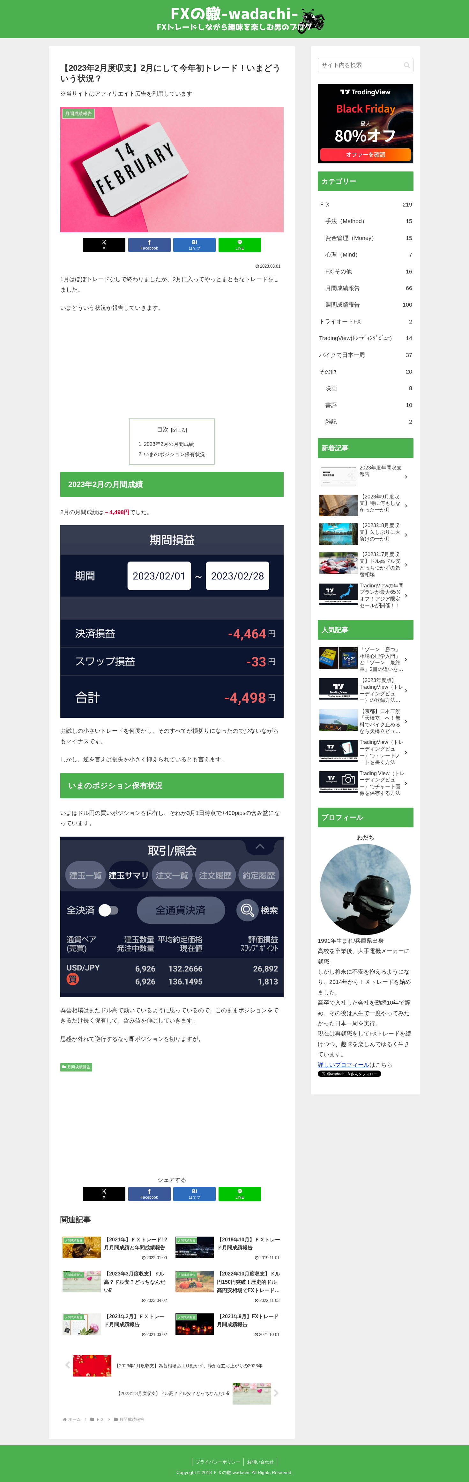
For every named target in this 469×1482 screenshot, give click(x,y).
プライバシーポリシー (218, 1461)
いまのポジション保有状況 (174, 454)
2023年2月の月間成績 (169, 444)
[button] (407, 65)
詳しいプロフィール (343, 1065)
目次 (162, 429)
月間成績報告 (78, 1067)
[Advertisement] (172, 365)
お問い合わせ (260, 1461)
